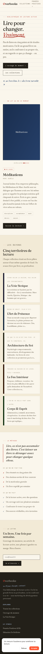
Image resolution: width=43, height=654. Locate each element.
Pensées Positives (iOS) (12, 628)
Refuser (24, 648)
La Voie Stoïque (9, 617)
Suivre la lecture (14, 226)
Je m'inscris (12, 563)
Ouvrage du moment (11, 613)
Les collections (12, 73)
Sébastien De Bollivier (11, 632)
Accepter (34, 648)
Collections (24, 4)
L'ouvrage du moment (15, 66)
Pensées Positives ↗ (36, 3)
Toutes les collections (11, 609)
